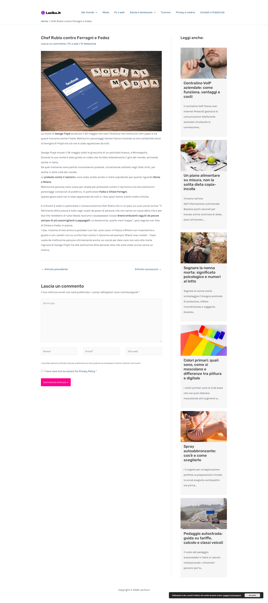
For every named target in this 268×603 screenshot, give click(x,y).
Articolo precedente (54, 269)
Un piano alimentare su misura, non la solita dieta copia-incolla (202, 182)
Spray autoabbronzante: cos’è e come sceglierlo (200, 453)
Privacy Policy (87, 371)
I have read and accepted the (70, 371)
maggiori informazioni (232, 595)
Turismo (166, 12)
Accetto (252, 595)
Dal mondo (87, 12)
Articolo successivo (148, 269)
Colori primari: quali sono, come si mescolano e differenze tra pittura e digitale (203, 369)
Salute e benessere (141, 12)
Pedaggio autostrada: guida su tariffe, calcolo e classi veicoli (203, 538)
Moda (106, 12)
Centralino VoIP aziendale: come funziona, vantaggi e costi (202, 90)
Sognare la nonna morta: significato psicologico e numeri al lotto (202, 274)
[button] (95, 12)
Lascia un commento (53, 43)
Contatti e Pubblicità (212, 12)
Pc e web (119, 12)
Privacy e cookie (185, 12)
